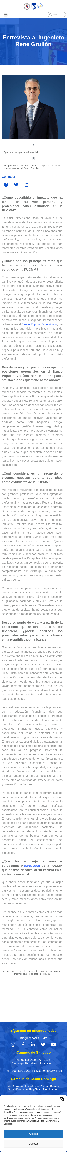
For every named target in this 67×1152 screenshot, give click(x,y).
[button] (61, 1099)
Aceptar (33, 1133)
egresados (32, 865)
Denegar (34, 1143)
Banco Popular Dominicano (39, 324)
